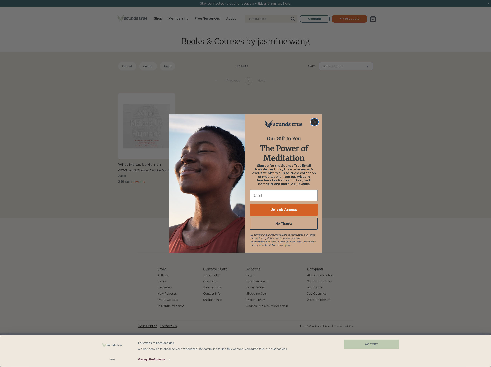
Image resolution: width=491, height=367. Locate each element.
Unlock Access (284, 210)
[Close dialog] (314, 122)
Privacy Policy (266, 238)
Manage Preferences (152, 359)
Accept (371, 344)
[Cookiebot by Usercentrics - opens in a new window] (112, 359)
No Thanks (283, 223)
